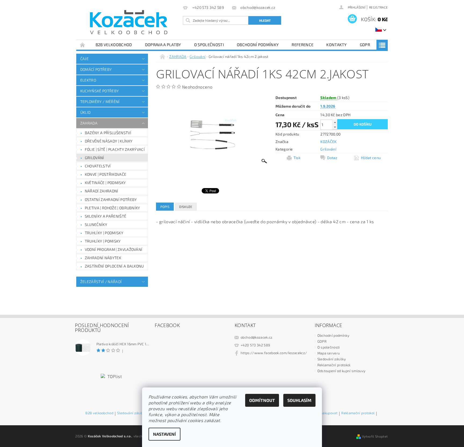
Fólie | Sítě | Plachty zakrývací (115, 149)
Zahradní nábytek (103, 257)
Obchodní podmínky (258, 44)
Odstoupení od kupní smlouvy (341, 371)
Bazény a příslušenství (108, 132)
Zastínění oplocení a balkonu (114, 266)
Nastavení (164, 434)
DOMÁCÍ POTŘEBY (96, 69)
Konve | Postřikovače (105, 174)
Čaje (84, 58)
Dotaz (332, 157)
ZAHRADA (88, 123)
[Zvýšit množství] (334, 122)
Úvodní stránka (82, 44)
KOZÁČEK (328, 141)
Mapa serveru (328, 353)
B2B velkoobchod (114, 44)
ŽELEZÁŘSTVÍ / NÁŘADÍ (101, 281)
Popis (164, 206)
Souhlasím (299, 400)
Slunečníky (96, 224)
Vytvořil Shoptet (375, 436)
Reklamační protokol (334, 365)
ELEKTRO (88, 80)
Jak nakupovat (326, 413)
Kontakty (336, 44)
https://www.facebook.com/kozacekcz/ (274, 353)
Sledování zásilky (331, 359)
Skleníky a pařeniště (105, 216)
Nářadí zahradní (101, 191)
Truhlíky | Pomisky (103, 241)
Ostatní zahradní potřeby (111, 199)
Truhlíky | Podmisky (104, 232)
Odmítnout (262, 400)
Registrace (378, 7)
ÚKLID (85, 112)
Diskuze (185, 206)
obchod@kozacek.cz (256, 337)
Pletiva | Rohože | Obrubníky (112, 208)
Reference (302, 44)
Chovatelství (98, 166)
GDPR (365, 44)
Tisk (296, 157)
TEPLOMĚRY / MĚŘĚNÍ (100, 101)
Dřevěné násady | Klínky (108, 141)
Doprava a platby (163, 44)
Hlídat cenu (371, 157)
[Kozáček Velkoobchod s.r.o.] (128, 22)
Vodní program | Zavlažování (114, 249)
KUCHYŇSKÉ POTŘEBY (99, 91)
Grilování (94, 157)
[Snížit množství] (334, 127)
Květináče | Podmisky (105, 182)
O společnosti (209, 44)
